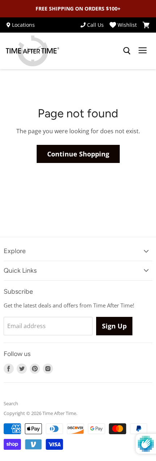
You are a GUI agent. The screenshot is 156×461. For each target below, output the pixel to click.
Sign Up (114, 326)
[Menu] (142, 51)
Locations (23, 25)
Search (11, 403)
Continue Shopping (78, 154)
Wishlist (127, 25)
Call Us (95, 25)
